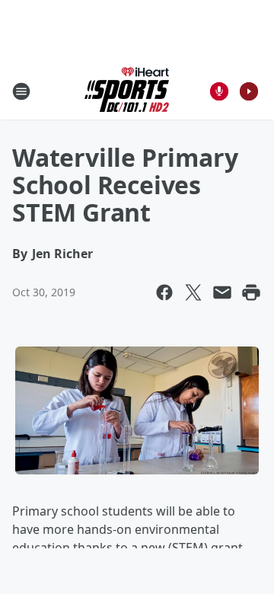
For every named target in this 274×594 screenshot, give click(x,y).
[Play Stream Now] (249, 91)
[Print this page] (251, 292)
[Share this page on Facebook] (164, 292)
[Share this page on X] (193, 292)
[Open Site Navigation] (21, 91)
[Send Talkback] (219, 91)
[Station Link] (126, 91)
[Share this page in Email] (222, 292)
